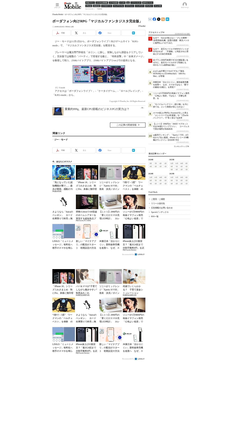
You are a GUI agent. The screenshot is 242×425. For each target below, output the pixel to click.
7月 (156, 163)
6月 (161, 163)
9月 (186, 163)
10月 (181, 163)
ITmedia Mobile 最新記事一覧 (163, 19)
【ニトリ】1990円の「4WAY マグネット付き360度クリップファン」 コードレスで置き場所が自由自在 (171, 126)
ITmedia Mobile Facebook (154, 19)
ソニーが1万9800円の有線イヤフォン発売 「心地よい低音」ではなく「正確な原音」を (172, 95)
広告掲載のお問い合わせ (162, 208)
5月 (165, 163)
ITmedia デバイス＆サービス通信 (150, 19)
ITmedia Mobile (57, 14)
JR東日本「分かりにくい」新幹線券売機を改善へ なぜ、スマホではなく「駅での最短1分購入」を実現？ (170, 84)
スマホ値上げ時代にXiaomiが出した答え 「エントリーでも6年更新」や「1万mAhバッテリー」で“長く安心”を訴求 (171, 115)
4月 (151, 166)
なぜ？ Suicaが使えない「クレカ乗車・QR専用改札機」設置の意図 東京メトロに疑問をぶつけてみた (171, 40)
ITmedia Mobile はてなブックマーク (167, 19)
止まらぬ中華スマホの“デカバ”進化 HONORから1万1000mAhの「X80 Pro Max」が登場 (169, 73)
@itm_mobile (158, 19)
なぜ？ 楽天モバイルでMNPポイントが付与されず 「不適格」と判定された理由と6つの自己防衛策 (171, 51)
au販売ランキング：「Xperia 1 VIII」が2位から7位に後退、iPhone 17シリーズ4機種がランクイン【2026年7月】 (171, 137)
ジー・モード (61, 139)
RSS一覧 (155, 216)
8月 (151, 163)
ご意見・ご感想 (158, 199)
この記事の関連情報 (126, 125)
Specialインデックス (160, 212)
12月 (171, 163)
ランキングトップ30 (181, 146)
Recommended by (128, 254)
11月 (176, 163)
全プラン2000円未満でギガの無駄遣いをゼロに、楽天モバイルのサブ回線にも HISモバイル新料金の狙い (170, 62)
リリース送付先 (158, 203)
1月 (165, 166)
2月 (161, 166)
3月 (156, 166)
